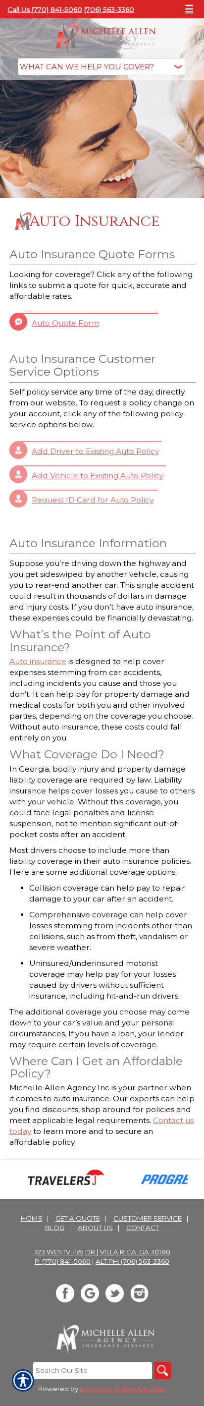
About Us (95, 1228)
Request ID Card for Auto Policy (92, 500)
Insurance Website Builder (123, 1389)
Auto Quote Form (66, 323)
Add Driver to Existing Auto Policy (95, 451)
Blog (54, 1228)
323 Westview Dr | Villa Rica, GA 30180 (102, 1252)
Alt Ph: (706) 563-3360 (132, 1261)
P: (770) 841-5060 (63, 1261)
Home (31, 1218)
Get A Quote (77, 1218)
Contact (142, 1228)
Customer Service (147, 1218)
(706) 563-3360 (109, 9)
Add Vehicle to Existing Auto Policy (97, 475)
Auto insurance (37, 661)
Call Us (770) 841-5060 (44, 9)
